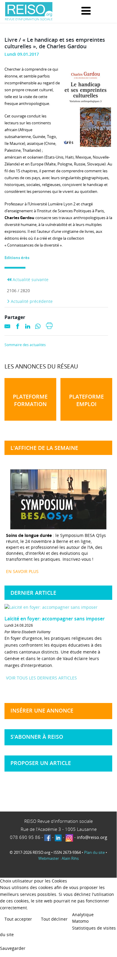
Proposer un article (40, 762)
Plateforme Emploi (86, 400)
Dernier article (33, 592)
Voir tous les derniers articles (41, 678)
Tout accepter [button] (18, 919)
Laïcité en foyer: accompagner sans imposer (54, 618)
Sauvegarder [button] (12, 948)
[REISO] (28, 11)
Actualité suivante (29, 279)
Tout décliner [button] (54, 919)
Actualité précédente (31, 301)
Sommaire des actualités (25, 345)
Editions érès (16, 257)
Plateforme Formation (30, 400)
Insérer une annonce (41, 710)
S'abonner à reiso (36, 736)
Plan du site (94, 852)
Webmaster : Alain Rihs (58, 858)
